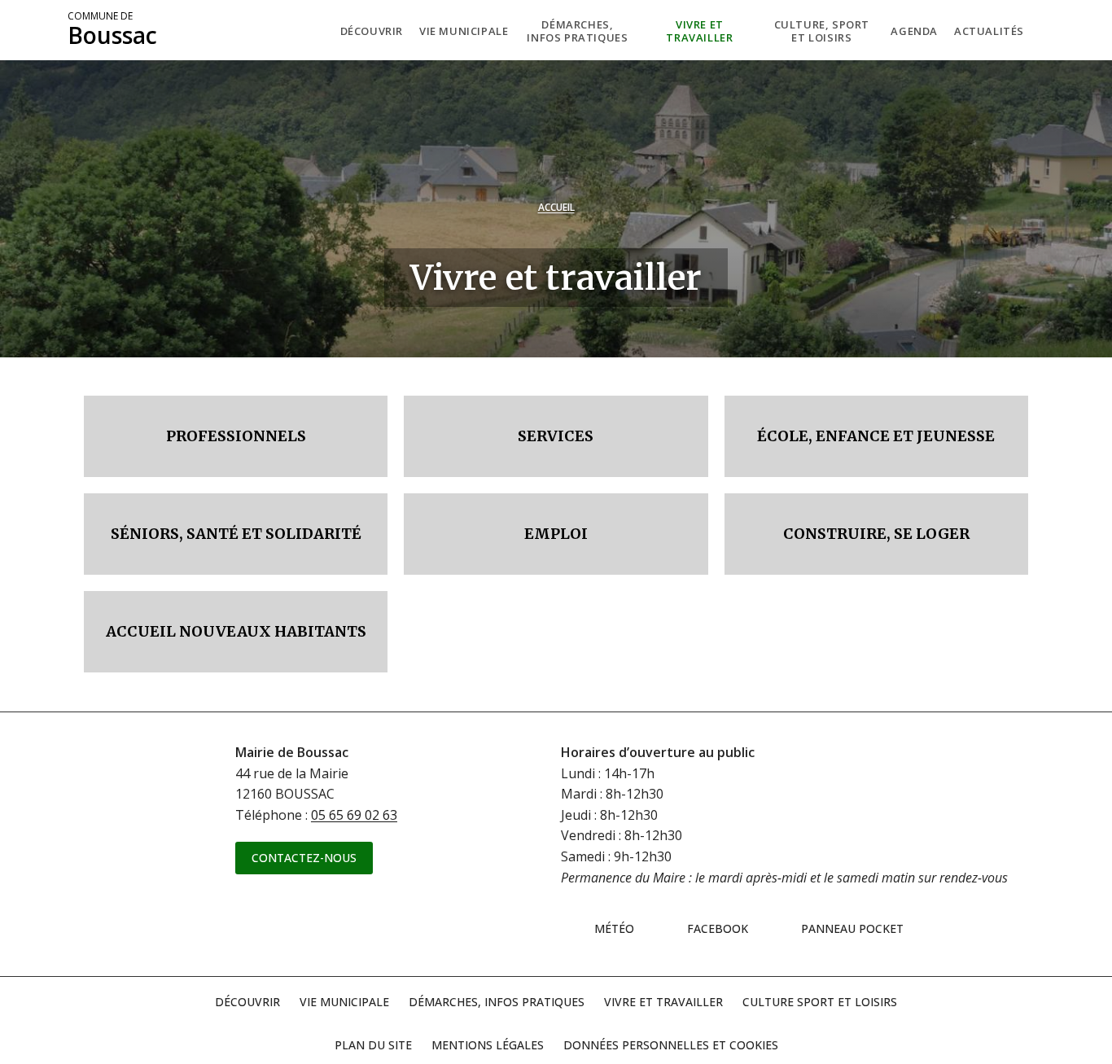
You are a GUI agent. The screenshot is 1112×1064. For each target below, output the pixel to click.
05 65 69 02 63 (354, 815)
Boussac (112, 30)
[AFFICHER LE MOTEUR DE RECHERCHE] (1044, 30)
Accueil (556, 207)
